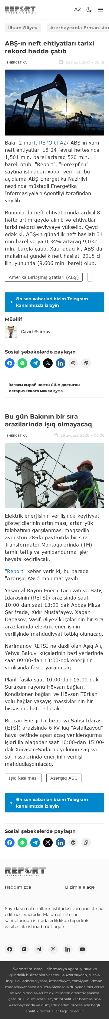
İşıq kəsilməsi (23, 778)
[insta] (24, 949)
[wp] (22, 363)
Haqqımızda (18, 887)
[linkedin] (60, 363)
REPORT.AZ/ (54, 142)
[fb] (10, 363)
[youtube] (82, 949)
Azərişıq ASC (64, 778)
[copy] (86, 363)
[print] (73, 363)
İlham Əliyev (23, 27)
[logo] (20, 10)
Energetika (16, 62)
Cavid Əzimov (36, 331)
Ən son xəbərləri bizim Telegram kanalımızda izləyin (52, 302)
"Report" (15, 571)
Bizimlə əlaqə (80, 887)
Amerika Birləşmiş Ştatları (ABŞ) (44, 277)
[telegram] (35, 363)
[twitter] (48, 363)
